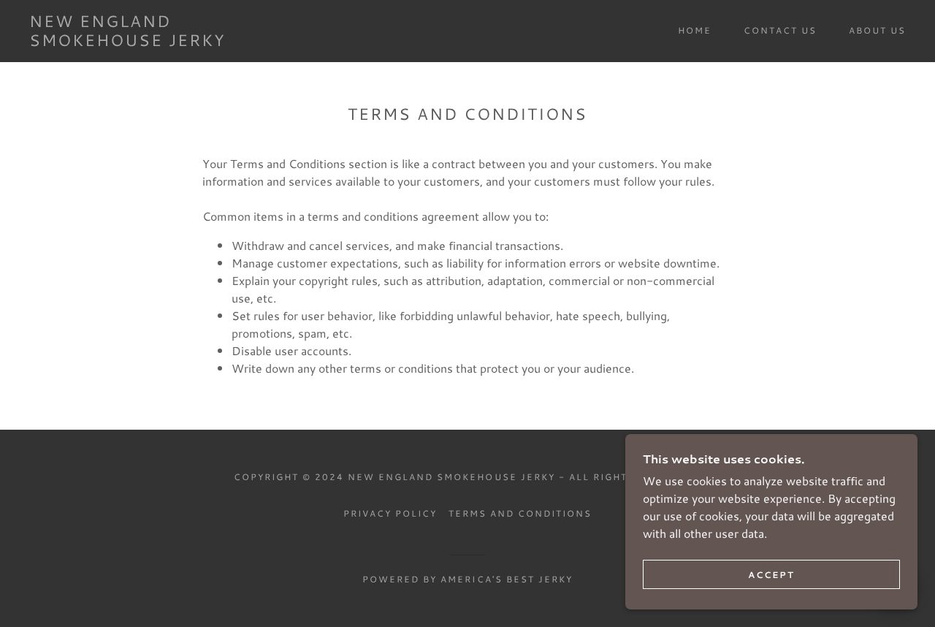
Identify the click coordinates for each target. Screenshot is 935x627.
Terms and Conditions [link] (520, 513)
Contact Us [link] (780, 30)
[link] (149, 41)
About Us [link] (877, 30)
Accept (771, 575)
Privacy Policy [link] (390, 513)
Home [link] (694, 30)
